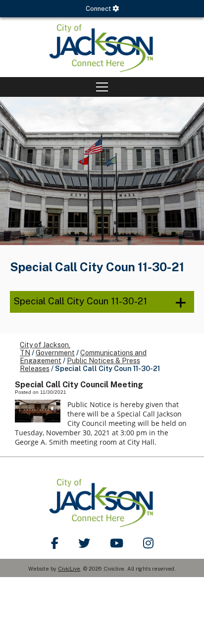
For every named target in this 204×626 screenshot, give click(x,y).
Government (55, 353)
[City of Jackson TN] (102, 47)
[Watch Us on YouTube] (116, 543)
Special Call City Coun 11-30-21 (80, 300)
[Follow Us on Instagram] (148, 543)
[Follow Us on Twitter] (84, 543)
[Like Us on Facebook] (54, 543)
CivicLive (69, 569)
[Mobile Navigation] (102, 87)
